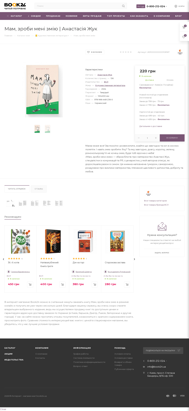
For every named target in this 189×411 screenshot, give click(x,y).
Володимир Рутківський (119, 272)
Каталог (10, 348)
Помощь (120, 348)
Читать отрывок (17, 189)
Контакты (40, 358)
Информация (82, 348)
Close (3, 409)
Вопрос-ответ (80, 366)
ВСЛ (106, 82)
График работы (81, 354)
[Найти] (123, 6)
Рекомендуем (12, 216)
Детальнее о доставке (150, 126)
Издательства (13, 360)
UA (142, 6)
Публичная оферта (124, 369)
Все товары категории (155, 200)
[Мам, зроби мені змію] (10, 203)
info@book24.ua (156, 366)
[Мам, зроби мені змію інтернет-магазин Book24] (42, 89)
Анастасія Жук (104, 75)
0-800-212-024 (156, 6)
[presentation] (3, 259)
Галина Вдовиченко (20, 272)
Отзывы (39, 189)
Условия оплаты (122, 354)
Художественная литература (110, 85)
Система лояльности (83, 358)
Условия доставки (123, 358)
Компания (41, 348)
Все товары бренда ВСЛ (156, 205)
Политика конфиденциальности (89, 362)
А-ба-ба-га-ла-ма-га (80, 276)
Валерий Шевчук (84, 272)
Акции (8, 354)
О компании (41, 354)
